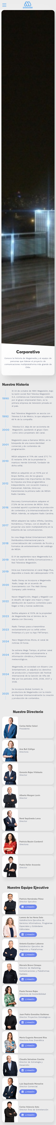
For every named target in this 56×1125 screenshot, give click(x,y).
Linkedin (29, 906)
